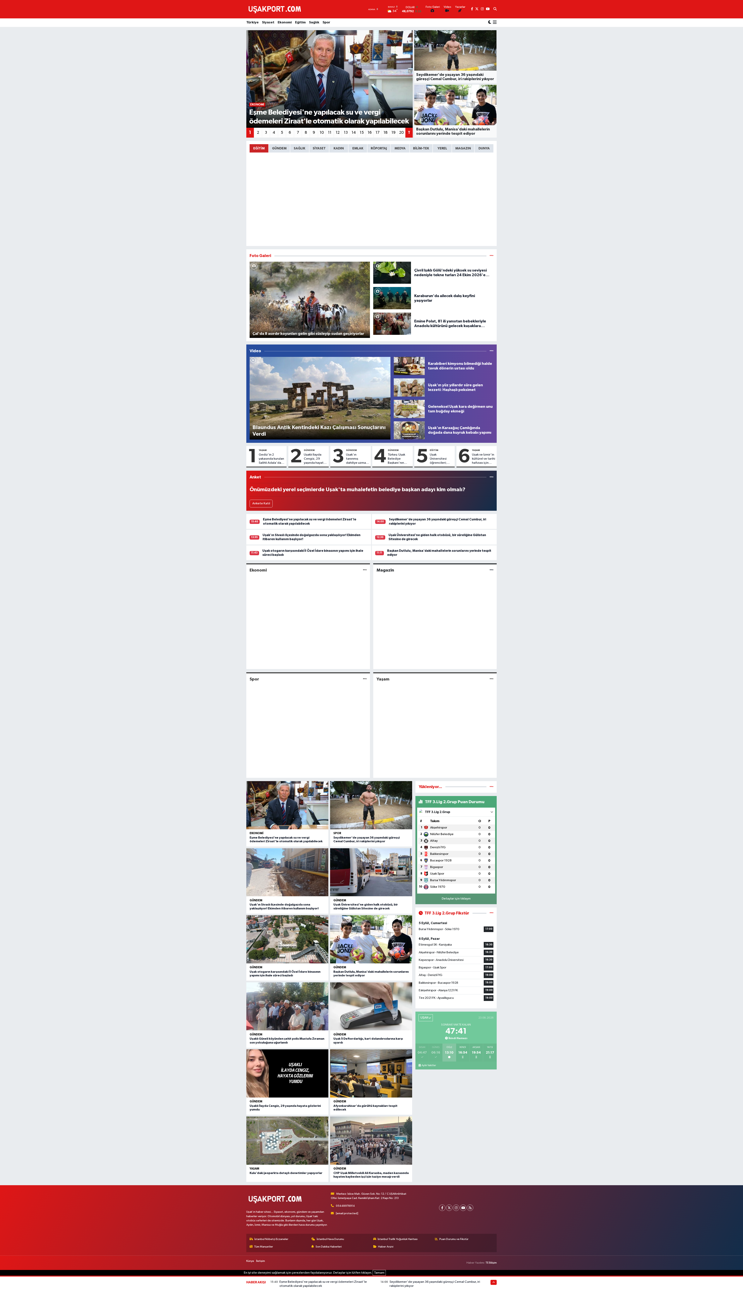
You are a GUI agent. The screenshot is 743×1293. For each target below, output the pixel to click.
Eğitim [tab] (259, 148)
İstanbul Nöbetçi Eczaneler (271, 1239)
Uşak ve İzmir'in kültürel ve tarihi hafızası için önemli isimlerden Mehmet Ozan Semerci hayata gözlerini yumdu (483, 459)
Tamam (379, 1272)
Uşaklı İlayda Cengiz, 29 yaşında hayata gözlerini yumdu (314, 459)
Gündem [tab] (279, 148)
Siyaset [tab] (319, 148)
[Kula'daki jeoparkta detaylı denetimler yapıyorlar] (287, 1140)
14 (354, 133)
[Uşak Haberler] (275, 9)
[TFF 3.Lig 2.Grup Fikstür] (491, 913)
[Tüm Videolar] (491, 351)
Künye (250, 1261)
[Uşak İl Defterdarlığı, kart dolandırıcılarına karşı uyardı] (371, 1006)
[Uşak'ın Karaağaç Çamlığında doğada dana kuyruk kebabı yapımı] (409, 430)
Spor (326, 22)
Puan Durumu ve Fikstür (453, 1239)
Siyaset (268, 22)
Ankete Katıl (261, 503)
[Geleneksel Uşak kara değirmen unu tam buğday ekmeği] (409, 408)
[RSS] (470, 1208)
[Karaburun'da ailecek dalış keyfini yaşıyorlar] (392, 298)
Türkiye (252, 22)
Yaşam (263, 450)
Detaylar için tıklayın (456, 898)
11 (329, 133)
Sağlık (314, 22)
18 (385, 133)
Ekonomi (285, 22)
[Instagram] (456, 1208)
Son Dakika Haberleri (329, 1246)
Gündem (309, 450)
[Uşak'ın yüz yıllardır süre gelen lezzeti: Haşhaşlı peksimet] (409, 387)
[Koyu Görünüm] (489, 22)
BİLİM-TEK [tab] (421, 148)
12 (338, 133)
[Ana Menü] (494, 22)
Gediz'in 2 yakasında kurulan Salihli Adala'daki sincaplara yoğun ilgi (271, 459)
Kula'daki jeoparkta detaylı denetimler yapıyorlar (286, 1173)
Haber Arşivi (385, 1246)
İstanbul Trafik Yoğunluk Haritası (398, 1239)
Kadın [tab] (339, 148)
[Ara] (495, 9)
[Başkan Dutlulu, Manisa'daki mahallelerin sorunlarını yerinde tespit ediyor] (371, 939)
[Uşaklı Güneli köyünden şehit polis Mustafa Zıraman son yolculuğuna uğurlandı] (287, 1006)
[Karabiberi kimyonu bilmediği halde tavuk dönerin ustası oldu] (409, 366)
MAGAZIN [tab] (463, 148)
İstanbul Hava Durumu (330, 1239)
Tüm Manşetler (263, 1246)
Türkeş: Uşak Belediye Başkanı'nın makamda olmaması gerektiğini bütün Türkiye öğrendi (397, 459)
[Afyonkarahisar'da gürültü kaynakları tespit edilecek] (371, 1073)
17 (378, 133)
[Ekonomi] (365, 570)
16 (370, 133)
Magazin (385, 570)
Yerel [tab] (442, 148)
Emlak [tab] (357, 148)
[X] (449, 1208)
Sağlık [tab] (299, 148)
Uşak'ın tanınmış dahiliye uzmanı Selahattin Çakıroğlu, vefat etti (357, 459)
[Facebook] (442, 1208)
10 (322, 133)
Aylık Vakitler (429, 1065)
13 (346, 133)
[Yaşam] (491, 679)
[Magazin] (491, 570)
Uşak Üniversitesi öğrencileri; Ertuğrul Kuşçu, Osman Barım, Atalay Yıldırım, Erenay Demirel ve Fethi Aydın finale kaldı (441, 459)
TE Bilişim (491, 1262)
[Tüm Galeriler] (491, 255)
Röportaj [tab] (379, 148)
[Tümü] (491, 477)
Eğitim (300, 22)
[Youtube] (463, 1208)
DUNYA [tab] (484, 148)
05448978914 (345, 1205)
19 (393, 133)
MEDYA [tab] (400, 148)
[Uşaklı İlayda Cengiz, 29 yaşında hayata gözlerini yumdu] (287, 1073)
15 (362, 133)
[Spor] (365, 679)
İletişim (260, 1261)
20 (401, 133)
